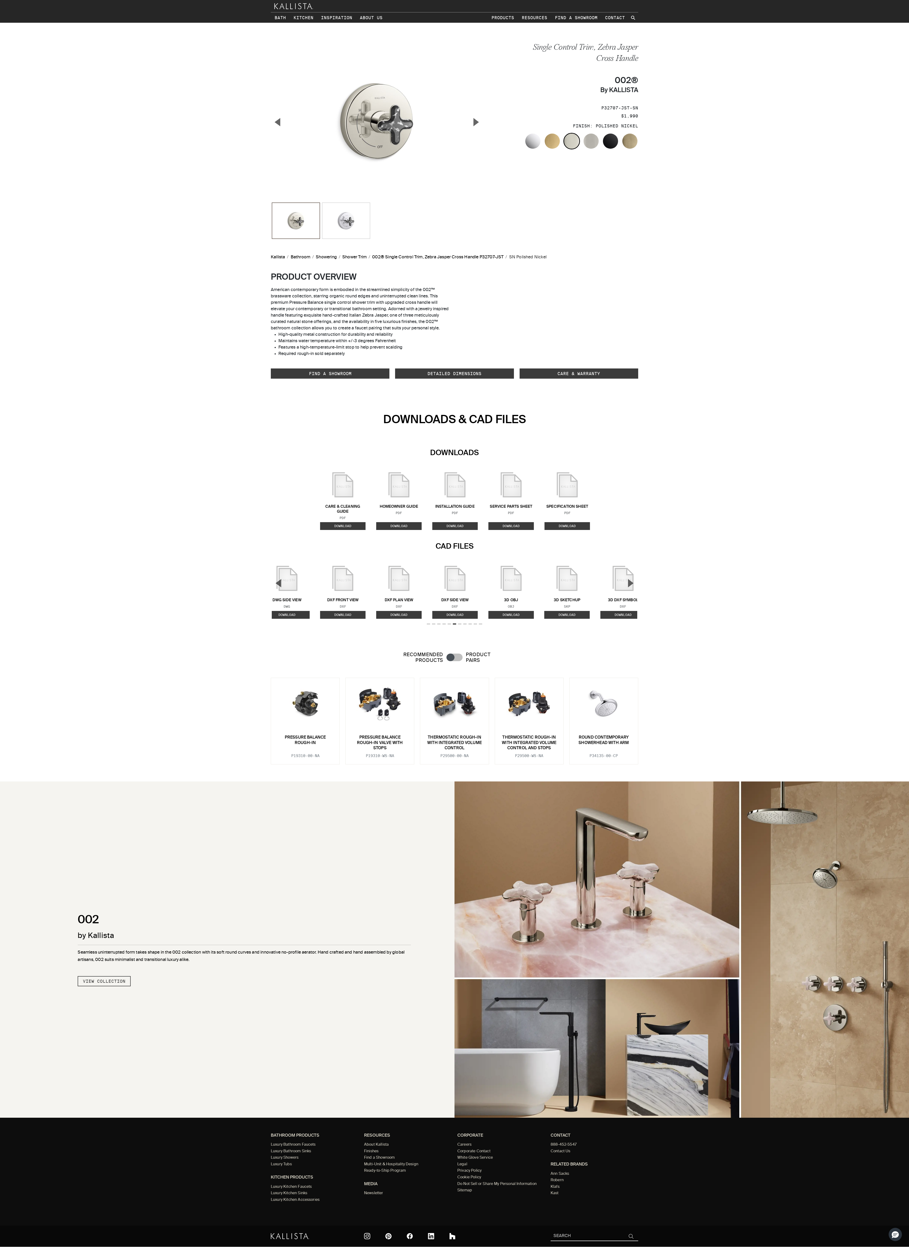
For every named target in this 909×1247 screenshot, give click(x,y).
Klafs (555, 1187)
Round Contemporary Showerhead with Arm (604, 740)
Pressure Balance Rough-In (305, 740)
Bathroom (300, 257)
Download (342, 526)
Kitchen (303, 17)
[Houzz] (452, 1236)
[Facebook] (410, 1236)
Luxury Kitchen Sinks (289, 1193)
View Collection (104, 981)
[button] (895, 1234)
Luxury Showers (285, 1158)
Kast (555, 1193)
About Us (371, 17)
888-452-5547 (564, 1145)
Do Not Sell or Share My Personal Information (497, 1184)
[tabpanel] (454, 718)
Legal (462, 1164)
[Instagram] (367, 1236)
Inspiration (336, 17)
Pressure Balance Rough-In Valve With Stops (380, 743)
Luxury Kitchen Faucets (291, 1187)
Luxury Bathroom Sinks (291, 1151)
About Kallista (376, 1145)
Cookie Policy (469, 1177)
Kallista (278, 257)
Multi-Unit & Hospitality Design (391, 1164)
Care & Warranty (578, 373)
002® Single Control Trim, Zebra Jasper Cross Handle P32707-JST (438, 257)
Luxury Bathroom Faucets (293, 1145)
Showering (326, 257)
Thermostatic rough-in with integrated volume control (454, 743)
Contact (615, 17)
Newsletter (373, 1193)
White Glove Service (475, 1158)
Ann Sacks (560, 1174)
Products (502, 17)
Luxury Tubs (281, 1164)
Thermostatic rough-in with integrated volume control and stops (529, 743)
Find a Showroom (576, 17)
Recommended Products (423, 658)
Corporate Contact (473, 1151)
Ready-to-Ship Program (385, 1171)
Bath (280, 17)
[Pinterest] (388, 1236)
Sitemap (464, 1190)
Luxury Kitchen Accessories (295, 1200)
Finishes (371, 1151)
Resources (534, 17)
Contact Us (560, 1151)
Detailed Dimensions (454, 373)
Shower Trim (354, 257)
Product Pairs (478, 658)
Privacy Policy (469, 1171)
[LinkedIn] (431, 1236)
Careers (464, 1145)
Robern (557, 1180)
